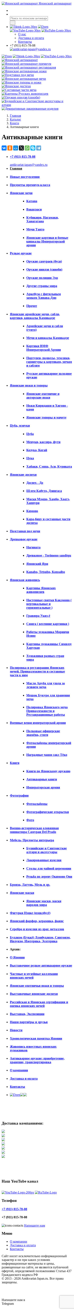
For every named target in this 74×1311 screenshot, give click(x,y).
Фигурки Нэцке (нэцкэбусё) (30, 913)
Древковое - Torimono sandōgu (48, 555)
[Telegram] (38, 147)
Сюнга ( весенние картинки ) (47, 624)
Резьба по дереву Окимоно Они (49, 876)
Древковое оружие (23, 539)
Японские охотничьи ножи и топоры (37, 985)
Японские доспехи (23, 474)
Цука (30, 458)
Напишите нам (34, 1225)
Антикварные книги (41, 779)
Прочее (31, 306)
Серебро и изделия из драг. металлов (37, 929)
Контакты (25, 41)
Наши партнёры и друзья (29, 1022)
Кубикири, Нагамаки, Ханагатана (42, 219)
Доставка (31, 38)
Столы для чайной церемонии (48, 868)
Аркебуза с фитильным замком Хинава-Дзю (43, 295)
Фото (30, 820)
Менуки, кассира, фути (43, 442)
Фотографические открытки (47, 812)
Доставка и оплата (24, 1078)
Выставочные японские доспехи (34, 994)
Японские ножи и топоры (29, 385)
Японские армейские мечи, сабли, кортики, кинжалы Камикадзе (35, 316)
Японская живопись (25, 580)
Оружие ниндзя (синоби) (44, 269)
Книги (14, 763)
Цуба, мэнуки (20, 425)
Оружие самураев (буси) (44, 261)
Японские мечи (21, 193)
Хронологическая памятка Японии (36, 1038)
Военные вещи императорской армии (38, 722)
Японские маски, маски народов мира (43, 903)
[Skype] (32, 147)
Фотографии (19, 795)
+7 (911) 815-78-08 (22, 156)
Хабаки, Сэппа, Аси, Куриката (49, 466)
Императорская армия (43, 787)
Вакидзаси (34, 209)
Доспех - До (34, 482)
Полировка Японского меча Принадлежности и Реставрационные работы (47, 710)
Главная (16, 168)
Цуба (30, 434)
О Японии (17, 957)
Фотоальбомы (36, 804)
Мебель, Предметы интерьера (32, 840)
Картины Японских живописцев (41, 590)
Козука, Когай (36, 450)
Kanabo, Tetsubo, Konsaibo (45, 572)
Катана (31, 201)
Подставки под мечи (25, 531)
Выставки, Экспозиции (27, 1014)
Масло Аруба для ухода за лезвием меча (45, 685)
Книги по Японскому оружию (48, 771)
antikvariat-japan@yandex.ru (28, 164)
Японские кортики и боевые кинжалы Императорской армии (47, 241)
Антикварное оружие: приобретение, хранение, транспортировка (37, 1060)
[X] (21, 147)
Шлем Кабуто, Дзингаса (44, 491)
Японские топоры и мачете (46, 417)
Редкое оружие (21, 253)
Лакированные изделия (43, 860)
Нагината (33, 547)
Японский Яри (37, 564)
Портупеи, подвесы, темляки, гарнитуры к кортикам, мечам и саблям (49, 361)
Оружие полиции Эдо (42, 278)
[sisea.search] (12, 23)
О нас (22, 34)
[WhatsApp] (27, 147)
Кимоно (32, 511)
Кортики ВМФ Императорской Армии (43, 347)
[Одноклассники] (9, 147)
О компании (19, 1070)
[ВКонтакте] (4, 147)
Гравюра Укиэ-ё (38, 615)
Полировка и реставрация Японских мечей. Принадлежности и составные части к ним (37, 671)
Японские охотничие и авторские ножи (42, 395)
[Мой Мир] (15, 147)
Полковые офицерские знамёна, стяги (43, 733)
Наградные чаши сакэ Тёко (46, 755)
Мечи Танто (35, 229)
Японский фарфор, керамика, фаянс (37, 921)
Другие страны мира (41, 286)
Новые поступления (25, 177)
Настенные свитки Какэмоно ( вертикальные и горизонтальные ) (49, 603)
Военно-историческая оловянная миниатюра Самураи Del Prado (34, 830)
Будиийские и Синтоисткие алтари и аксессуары (46, 850)
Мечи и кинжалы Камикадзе (47, 338)
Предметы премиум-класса (30, 185)
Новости (16, 1030)
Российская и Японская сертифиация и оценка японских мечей (39, 1004)
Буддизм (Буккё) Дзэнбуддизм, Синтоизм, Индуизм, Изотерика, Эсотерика (40, 939)
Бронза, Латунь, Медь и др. (30, 884)
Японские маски (22, 893)
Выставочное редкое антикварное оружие (41, 965)
